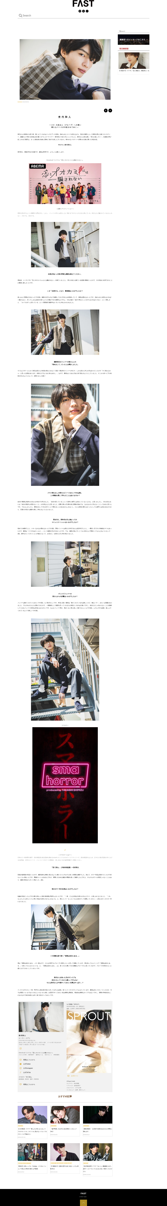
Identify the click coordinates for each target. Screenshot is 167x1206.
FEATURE (20, 102)
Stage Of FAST (68, 1163)
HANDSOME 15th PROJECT (57, 1163)
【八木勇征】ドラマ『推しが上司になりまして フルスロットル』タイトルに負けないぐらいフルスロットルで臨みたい (32, 1131)
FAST (82, 1196)
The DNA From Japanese (24, 1163)
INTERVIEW (53, 1125)
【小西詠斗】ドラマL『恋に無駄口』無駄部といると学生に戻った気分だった (134, 70)
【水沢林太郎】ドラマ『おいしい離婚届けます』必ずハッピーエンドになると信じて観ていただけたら (97, 1168)
